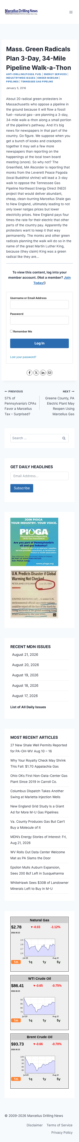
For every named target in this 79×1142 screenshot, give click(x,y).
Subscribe (22, 488)
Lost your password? (23, 357)
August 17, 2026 (25, 696)
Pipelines (12, 81)
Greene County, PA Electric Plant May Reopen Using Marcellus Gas (59, 403)
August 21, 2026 (25, 655)
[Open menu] (70, 12)
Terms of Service (59, 1125)
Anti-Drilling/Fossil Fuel (24, 74)
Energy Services (55, 74)
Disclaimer (35, 1125)
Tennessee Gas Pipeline (37, 81)
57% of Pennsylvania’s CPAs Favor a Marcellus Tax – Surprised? (20, 403)
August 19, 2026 (25, 675)
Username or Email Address (28, 298)
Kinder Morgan (47, 77)
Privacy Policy (61, 1132)
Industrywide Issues (20, 77)
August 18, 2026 (25, 685)
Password (16, 313)
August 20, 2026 (25, 665)
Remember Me (22, 331)
